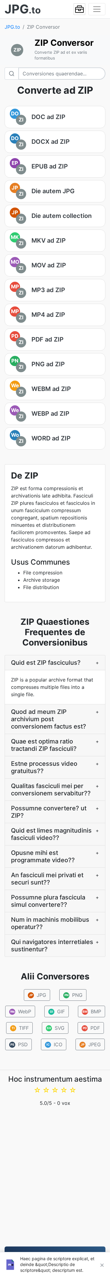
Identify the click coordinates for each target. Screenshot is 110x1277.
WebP (20, 1011)
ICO (54, 1044)
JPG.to (12, 27)
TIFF (20, 1028)
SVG (55, 1028)
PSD (19, 1044)
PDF (91, 1028)
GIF (57, 1011)
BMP (91, 1011)
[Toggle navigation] (96, 9)
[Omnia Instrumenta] (79, 9)
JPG (37, 995)
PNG (73, 995)
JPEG (91, 1044)
